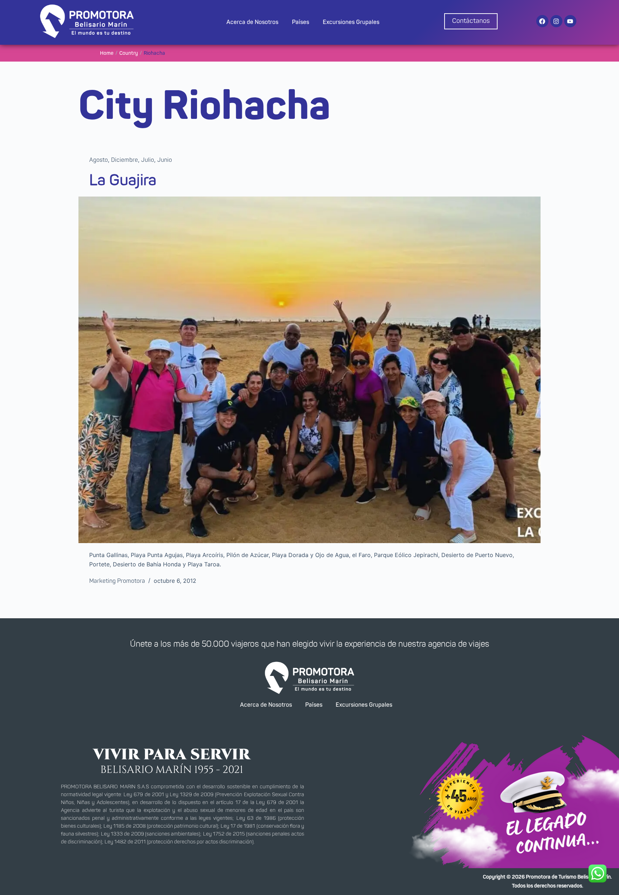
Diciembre (124, 160)
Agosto (98, 160)
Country (128, 53)
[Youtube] (570, 21)
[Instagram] (556, 21)
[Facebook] (542, 21)
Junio (164, 160)
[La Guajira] (309, 370)
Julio (147, 160)
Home (107, 53)
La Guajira (123, 180)
